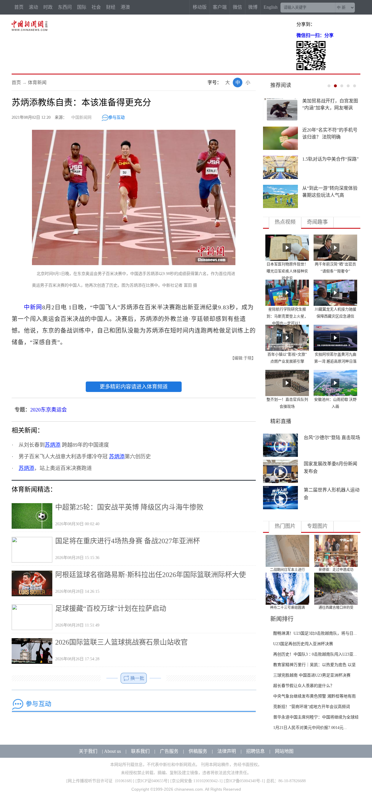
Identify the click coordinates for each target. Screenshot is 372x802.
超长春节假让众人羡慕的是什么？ (303, 686)
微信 (237, 7)
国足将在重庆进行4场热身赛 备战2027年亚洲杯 (127, 541)
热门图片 (285, 526)
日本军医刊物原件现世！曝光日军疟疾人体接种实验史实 (287, 271)
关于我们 (88, 751)
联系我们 (140, 751)
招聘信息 (255, 751)
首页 (19, 7)
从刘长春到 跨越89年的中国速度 (64, 445)
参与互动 (116, 117)
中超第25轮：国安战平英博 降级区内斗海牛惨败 (129, 507)
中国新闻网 (81, 117)
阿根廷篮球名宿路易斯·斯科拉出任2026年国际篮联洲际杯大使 (150, 575)
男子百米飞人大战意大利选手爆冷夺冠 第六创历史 (85, 456)
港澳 (125, 7)
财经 (110, 7)
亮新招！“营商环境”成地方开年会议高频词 (311, 707)
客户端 (220, 7)
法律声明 (226, 751)
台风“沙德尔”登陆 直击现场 (332, 437)
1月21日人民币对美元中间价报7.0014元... (310, 727)
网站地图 (284, 751)
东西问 (65, 7)
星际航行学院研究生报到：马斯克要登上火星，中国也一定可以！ (287, 316)
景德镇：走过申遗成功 (336, 570)
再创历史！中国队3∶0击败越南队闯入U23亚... (315, 654)
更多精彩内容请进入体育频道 (134, 387)
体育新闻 (37, 82)
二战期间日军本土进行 (287, 570)
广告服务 (169, 751)
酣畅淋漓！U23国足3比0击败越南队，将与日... (315, 633)
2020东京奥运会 (48, 410)
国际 (81, 7)
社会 (96, 7)
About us (112, 751)
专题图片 (317, 526)
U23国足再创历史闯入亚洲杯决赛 (303, 644)
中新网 (33, 307)
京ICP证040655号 (152, 781)
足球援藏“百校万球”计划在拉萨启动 (110, 608)
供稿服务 (198, 751)
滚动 (33, 7)
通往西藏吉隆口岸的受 (336, 608)
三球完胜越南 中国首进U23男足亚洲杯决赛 (311, 675)
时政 (48, 7)
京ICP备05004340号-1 (244, 781)
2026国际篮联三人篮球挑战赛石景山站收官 (121, 642)
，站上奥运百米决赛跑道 (55, 468)
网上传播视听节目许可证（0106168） (100, 781)
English (271, 7)
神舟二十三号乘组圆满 (287, 608)
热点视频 (285, 222)
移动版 (200, 7)
